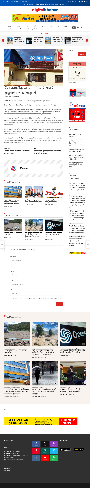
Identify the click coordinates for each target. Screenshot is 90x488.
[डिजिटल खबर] (13, 169)
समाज (27, 26)
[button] (3, 40)
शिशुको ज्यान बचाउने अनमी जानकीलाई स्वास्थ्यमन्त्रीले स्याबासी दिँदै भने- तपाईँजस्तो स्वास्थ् (77, 239)
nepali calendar (72, 82)
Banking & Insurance (15, 387)
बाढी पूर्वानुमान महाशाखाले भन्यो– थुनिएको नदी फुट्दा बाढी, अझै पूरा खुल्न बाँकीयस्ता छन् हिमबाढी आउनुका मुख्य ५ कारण (34, 236)
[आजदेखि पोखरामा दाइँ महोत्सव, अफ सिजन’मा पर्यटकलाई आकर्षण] (2, 244)
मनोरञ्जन (43, 26)
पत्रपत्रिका (51, 4)
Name (12, 271)
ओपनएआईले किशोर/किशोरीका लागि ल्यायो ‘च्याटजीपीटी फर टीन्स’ (19, 40)
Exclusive (36, 4)
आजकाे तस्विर (58, 4)
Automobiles (7, 387)
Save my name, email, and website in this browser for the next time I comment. (37, 299)
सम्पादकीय (30, 4)
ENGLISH (64, 4)
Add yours (33, 249)
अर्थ (35, 26)
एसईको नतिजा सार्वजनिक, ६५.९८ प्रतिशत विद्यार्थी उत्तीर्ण (77, 190)
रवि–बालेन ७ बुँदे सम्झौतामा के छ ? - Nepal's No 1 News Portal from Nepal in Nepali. (77, 198)
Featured (42, 4)
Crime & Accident (36, 348)
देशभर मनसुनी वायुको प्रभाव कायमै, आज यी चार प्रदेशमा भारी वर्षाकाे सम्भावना (58, 40)
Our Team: (7, 470)
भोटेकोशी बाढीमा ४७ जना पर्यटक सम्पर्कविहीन (13, 234)
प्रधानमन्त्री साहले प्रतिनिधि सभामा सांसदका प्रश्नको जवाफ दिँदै (76, 40)
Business (23, 387)
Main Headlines (8, 348)
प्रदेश (46, 4)
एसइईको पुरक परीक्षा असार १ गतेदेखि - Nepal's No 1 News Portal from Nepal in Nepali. (77, 185)
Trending (30, 29)
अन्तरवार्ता (17, 29)
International (63, 348)
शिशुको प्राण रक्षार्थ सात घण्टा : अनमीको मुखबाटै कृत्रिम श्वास (76, 243)
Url (11, 289)
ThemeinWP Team (75, 485)
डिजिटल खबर (16, 96)
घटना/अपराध (10, 29)
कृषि (58, 26)
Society (13, 348)
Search (71, 50)
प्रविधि (65, 26)
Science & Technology (72, 348)
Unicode (25, 4)
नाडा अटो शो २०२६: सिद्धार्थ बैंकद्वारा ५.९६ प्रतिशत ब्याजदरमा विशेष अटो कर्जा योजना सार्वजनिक (39, 41)
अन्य (41, 29)
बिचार (21, 29)
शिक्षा (51, 26)
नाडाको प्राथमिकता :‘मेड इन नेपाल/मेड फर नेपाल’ (53, 201)
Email (11, 280)
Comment (13, 256)
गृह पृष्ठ (9, 26)
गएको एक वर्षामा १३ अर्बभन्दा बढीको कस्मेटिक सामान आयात (33, 201)
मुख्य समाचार (18, 26)
